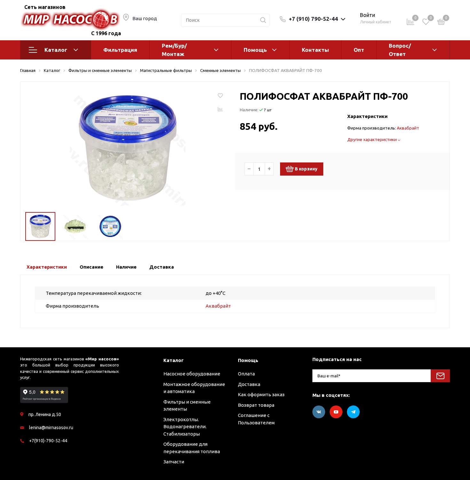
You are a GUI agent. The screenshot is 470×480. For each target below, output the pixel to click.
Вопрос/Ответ (400, 50)
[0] (441, 23)
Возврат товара (256, 405)
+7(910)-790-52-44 (48, 440)
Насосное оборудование (191, 373)
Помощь (255, 50)
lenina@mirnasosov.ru (51, 427)
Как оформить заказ (261, 394)
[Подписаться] (440, 375)
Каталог (55, 50)
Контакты (315, 50)
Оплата (246, 373)
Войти (367, 15)
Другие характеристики (372, 139)
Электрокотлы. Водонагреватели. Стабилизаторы (185, 427)
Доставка (249, 384)
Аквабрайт (408, 127)
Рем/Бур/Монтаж (174, 50)
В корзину (306, 168)
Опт (359, 50)
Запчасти (173, 461)
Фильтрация (120, 50)
